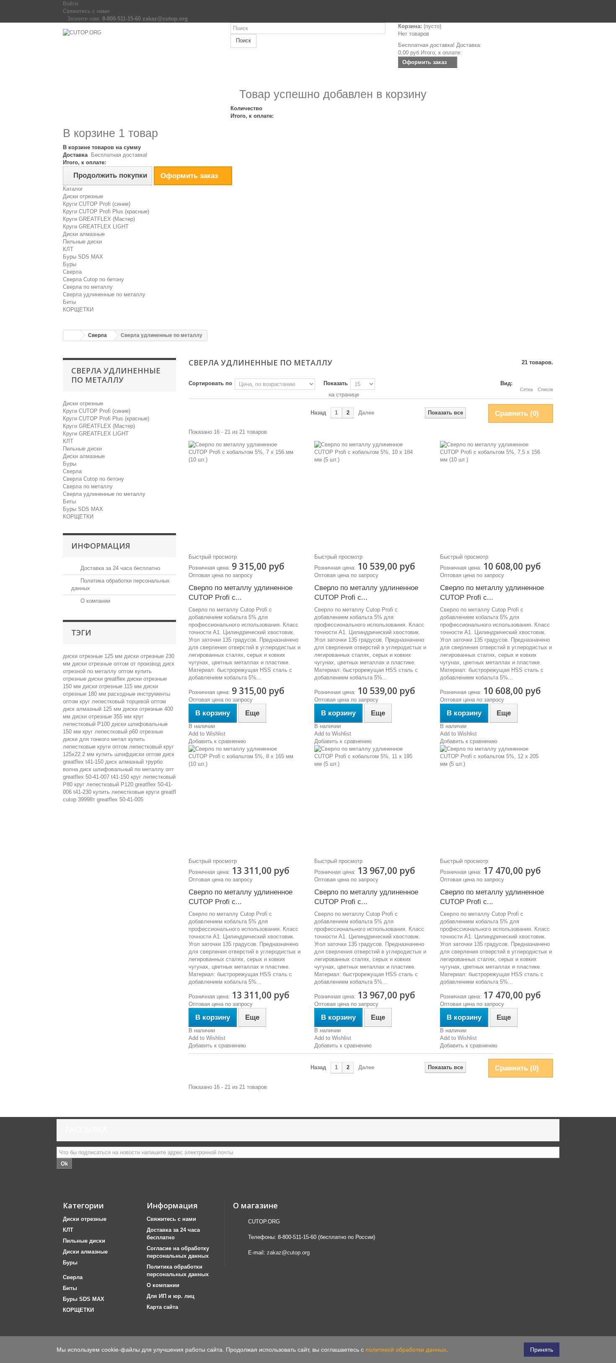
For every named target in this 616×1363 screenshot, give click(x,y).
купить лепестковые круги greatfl (134, 792)
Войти (70, 3)
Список (545, 389)
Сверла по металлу (88, 287)
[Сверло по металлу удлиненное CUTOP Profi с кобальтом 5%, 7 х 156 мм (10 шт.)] (245, 493)
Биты (69, 302)
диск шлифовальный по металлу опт (127, 769)
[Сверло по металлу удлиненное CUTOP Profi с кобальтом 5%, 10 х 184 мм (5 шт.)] (370, 493)
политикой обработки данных (405, 1349)
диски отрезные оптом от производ (117, 664)
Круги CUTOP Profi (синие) (96, 204)
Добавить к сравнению (217, 741)
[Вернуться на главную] (72, 335)
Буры (69, 264)
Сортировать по (210, 383)
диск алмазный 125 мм (93, 709)
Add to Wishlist (207, 734)
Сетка (526, 389)
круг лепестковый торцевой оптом (123, 701)
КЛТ (68, 249)
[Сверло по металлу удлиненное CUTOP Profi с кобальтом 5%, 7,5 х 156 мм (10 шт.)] (496, 493)
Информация (100, 546)
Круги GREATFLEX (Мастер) (99, 219)
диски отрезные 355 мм (102, 716)
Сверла (72, 272)
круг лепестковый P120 (104, 784)
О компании (94, 601)
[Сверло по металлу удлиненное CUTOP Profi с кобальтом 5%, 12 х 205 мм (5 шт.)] (496, 797)
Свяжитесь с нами (86, 11)
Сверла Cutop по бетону (93, 279)
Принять (541, 1349)
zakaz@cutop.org (288, 1252)
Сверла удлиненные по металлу (104, 294)
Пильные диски (82, 241)
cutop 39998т (80, 799)
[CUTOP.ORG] (140, 59)
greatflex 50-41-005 (120, 799)
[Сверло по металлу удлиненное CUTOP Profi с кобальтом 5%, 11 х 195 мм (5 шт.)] (370, 797)
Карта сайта (162, 1307)
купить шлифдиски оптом (129, 754)
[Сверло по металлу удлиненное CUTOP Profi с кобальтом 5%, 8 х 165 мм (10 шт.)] (245, 797)
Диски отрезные (83, 196)
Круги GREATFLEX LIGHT (96, 226)
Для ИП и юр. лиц (170, 1296)
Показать (336, 383)
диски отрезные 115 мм (113, 686)
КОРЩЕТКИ (78, 309)
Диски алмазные (84, 234)
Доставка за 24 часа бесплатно (119, 568)
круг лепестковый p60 (111, 731)
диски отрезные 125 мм (93, 656)
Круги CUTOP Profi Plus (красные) (106, 211)
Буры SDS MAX (83, 257)
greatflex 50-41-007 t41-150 (97, 777)
